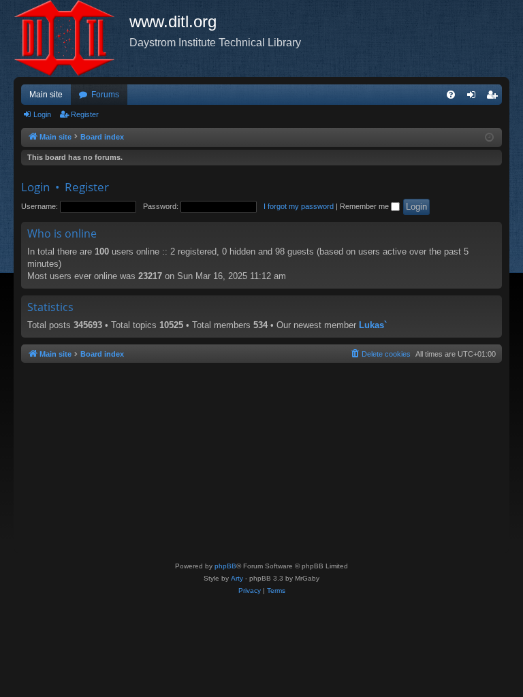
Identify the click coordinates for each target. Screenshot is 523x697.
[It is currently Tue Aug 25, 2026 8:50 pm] (489, 138)
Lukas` (373, 325)
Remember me (365, 206)
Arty (237, 578)
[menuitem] (451, 94)
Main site (46, 94)
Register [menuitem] (494, 97)
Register (85, 114)
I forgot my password (299, 206)
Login (42, 114)
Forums (105, 94)
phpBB (225, 566)
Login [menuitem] (473, 97)
